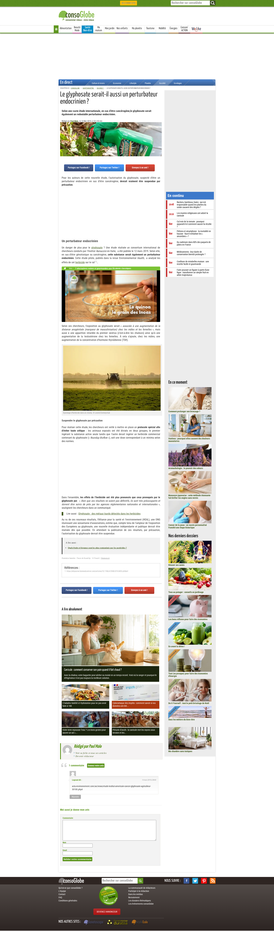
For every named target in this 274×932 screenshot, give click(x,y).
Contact (62, 894)
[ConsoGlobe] (77, 15)
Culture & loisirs (98, 83)
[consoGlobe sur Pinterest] (204, 881)
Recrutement (134, 897)
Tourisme (150, 28)
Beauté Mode (77, 29)
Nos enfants (122, 28)
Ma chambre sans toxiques (180, 751)
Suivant (62, 138)
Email (65, 850)
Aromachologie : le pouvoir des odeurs (185, 468)
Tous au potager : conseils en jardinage (186, 592)
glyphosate (97, 247)
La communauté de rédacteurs (141, 888)
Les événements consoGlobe (141, 903)
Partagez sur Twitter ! (109, 167)
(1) (96, 261)
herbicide (80, 262)
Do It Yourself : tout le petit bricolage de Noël (188, 703)
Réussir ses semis (176, 565)
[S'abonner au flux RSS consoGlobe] (212, 881)
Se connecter (128, 3)
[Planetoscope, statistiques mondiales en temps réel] (94, 922)
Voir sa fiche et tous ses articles (91, 752)
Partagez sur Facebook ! (79, 167)
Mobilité (162, 28)
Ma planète (137, 28)
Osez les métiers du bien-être (181, 719)
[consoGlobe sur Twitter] (195, 881)
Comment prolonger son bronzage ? (184, 411)
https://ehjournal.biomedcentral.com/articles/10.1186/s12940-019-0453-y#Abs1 (97, 571)
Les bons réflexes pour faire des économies (187, 619)
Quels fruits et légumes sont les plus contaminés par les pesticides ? (97, 547)
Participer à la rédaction (138, 891)
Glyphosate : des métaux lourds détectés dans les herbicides (109, 513)
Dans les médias (135, 894)
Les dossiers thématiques (139, 900)
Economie (117, 83)
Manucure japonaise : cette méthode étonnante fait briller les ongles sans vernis (189, 496)
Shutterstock (105, 558)
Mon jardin (109, 28)
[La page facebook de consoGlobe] (186, 881)
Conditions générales (68, 900)
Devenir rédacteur (84, 756)
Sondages (178, 83)
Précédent (159, 138)
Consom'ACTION (184, 29)
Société (162, 83)
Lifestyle (133, 83)
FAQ (60, 897)
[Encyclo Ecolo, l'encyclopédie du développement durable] (140, 922)
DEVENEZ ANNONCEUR (107, 911)
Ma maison (98, 29)
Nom (64, 842)
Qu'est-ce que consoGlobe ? (70, 888)
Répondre (75, 797)
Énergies (173, 28)
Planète (148, 83)
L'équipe (62, 891)
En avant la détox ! (176, 646)
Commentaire (68, 818)
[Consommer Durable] (118, 922)
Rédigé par (87, 746)
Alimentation (66, 28)
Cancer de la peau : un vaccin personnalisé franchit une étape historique (187, 526)
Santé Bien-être (87, 29)
